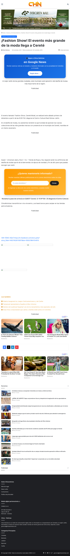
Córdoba (3, 535)
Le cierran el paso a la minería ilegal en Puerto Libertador (28, 444)
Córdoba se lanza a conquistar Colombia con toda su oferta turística (32, 391)
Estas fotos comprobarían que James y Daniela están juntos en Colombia (27, 310)
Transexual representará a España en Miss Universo (19, 304)
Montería (3, 538)
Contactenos (4, 491)
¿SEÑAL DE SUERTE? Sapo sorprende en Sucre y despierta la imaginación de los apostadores (39, 398)
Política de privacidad (7, 494)
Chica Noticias (6, 50)
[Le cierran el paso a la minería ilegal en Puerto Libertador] (6, 446)
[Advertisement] (35, 102)
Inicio (3, 33)
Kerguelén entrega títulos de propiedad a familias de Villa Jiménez (31, 421)
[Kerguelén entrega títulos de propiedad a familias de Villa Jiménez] (6, 423)
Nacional (3, 543)
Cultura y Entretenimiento (13, 33)
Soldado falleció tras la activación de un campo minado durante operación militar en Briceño (39, 451)
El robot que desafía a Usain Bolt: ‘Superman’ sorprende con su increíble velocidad (36, 459)
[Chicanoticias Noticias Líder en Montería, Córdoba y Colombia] (35, 4)
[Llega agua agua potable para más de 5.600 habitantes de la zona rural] (6, 438)
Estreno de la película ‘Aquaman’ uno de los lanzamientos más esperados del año (29, 307)
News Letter (4, 489)
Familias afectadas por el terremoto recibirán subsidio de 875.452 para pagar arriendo (37, 428)
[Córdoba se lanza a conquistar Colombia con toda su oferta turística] (6, 393)
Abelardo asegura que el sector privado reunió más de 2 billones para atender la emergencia (39, 413)
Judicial (3, 540)
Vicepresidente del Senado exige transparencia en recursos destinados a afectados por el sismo (40, 406)
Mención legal (5, 486)
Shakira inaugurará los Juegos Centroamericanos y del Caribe (23, 301)
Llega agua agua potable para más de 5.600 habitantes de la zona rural (32, 436)
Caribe (3, 546)
